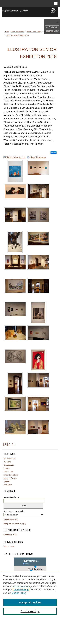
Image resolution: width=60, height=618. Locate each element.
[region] (30, 594)
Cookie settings (21, 589)
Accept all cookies (30, 602)
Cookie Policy (19, 593)
